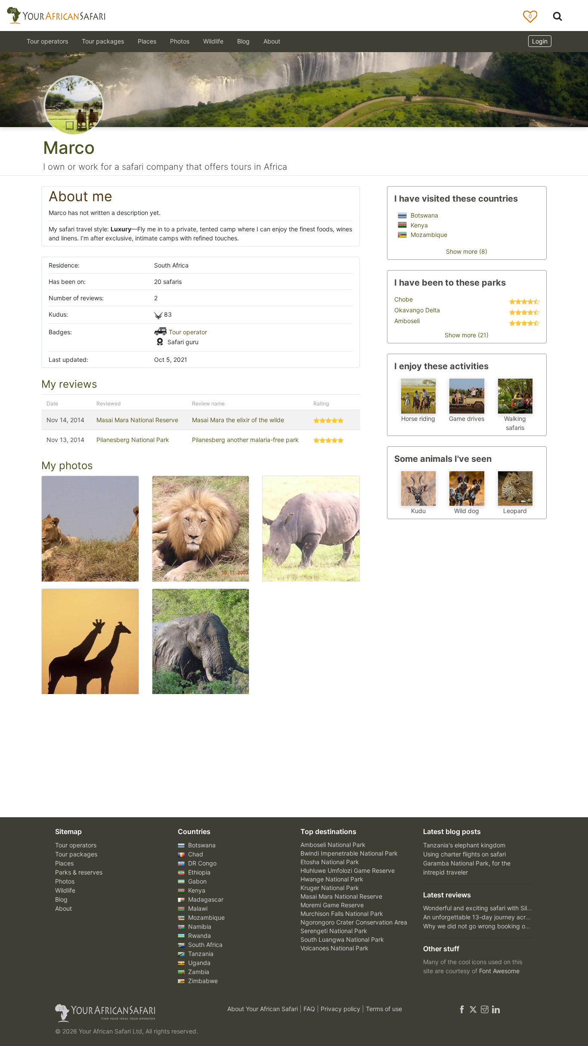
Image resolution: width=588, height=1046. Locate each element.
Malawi (196, 908)
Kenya (418, 225)
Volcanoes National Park (334, 948)
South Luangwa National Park (342, 939)
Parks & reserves (78, 872)
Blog (243, 41)
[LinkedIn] (495, 1008)
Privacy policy (341, 1008)
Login (540, 41)
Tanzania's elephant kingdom (464, 845)
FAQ (310, 1008)
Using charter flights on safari (464, 854)
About (271, 41)
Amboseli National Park (332, 844)
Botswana (423, 215)
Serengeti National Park (333, 930)
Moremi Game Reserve (332, 905)
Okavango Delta (417, 310)
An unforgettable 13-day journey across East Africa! (496, 917)
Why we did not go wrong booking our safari (485, 926)
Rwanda (198, 935)
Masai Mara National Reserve (137, 419)
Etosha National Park (329, 861)
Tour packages (76, 854)
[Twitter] (473, 1008)
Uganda (198, 962)
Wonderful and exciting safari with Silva (478, 908)
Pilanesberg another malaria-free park (245, 439)
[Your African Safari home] (130, 1013)
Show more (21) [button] (467, 335)
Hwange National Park (331, 879)
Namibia (198, 926)
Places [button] (147, 41)
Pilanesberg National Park (132, 439)
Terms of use (384, 1008)
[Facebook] (461, 1008)
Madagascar (204, 899)
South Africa (204, 944)
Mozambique (428, 234)
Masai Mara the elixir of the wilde (238, 419)
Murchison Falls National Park (341, 913)
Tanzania (200, 953)
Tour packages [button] (103, 41)
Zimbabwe (202, 980)
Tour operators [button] (47, 41)
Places (64, 863)
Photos (179, 41)
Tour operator (188, 332)
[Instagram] (484, 1008)
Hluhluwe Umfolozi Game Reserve (347, 870)
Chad (194, 854)
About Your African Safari (263, 1008)
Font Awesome (499, 970)
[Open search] (557, 16)
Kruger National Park (329, 887)
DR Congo (201, 863)
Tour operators (75, 845)
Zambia (197, 971)
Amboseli (407, 320)
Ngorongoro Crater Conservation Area (353, 922)
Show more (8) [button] (466, 251)
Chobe (403, 299)
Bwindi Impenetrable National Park (349, 853)
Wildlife (213, 41)
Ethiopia (198, 872)
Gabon (196, 881)
